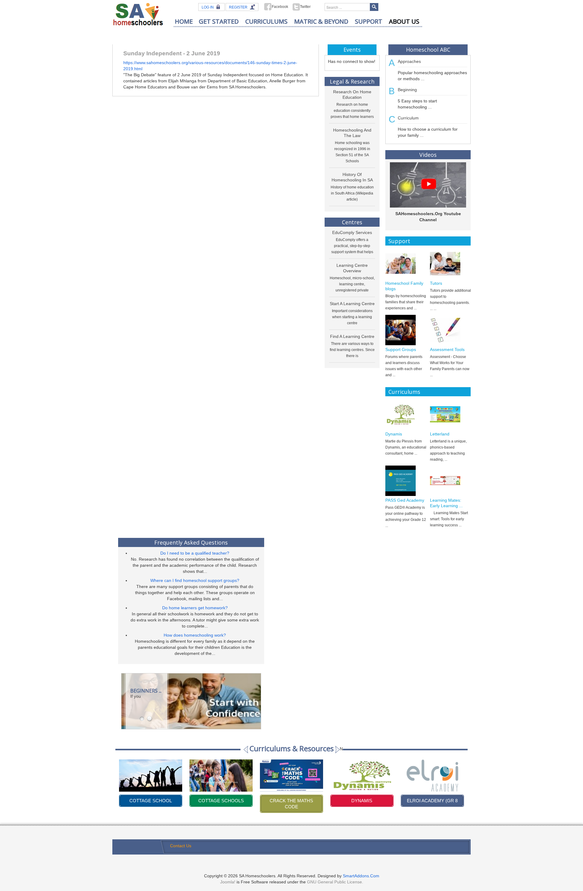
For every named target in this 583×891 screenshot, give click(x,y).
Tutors (436, 283)
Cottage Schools (150, 800)
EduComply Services (352, 232)
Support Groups (400, 349)
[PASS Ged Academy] (405, 481)
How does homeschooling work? (195, 635)
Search (374, 7)
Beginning (407, 89)
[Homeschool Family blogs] (405, 264)
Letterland (439, 434)
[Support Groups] (405, 330)
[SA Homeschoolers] (138, 14)
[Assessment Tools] (450, 330)
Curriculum (408, 117)
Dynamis (393, 434)
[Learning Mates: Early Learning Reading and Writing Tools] (450, 481)
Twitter (305, 7)
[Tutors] (450, 264)
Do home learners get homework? (195, 607)
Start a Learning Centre (352, 303)
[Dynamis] (405, 414)
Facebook (280, 7)
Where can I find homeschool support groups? (194, 580)
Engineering (432, 800)
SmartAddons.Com (361, 875)
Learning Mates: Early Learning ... (446, 503)
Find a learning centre (352, 336)
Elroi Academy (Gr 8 (361, 800)
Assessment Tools (447, 349)
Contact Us (180, 845)
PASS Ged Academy (404, 500)
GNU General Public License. (335, 881)
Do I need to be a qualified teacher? (194, 553)
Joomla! (227, 881)
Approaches (409, 61)
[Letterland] (450, 414)
